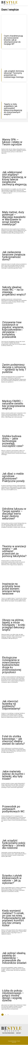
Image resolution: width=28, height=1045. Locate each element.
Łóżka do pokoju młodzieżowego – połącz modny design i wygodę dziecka (13, 995)
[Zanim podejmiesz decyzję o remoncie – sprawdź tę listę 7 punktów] (14, 355)
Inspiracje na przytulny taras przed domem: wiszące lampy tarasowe (11, 588)
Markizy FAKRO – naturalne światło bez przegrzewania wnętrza (13, 405)
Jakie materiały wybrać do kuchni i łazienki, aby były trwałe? (13, 775)
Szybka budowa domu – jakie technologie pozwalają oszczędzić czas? (12, 441)
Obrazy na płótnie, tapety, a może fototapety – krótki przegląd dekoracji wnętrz (13, 625)
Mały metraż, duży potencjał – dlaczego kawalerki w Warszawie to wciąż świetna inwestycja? (13, 218)
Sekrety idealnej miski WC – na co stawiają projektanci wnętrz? (14, 291)
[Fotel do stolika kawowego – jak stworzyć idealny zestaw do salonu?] (14, 727)
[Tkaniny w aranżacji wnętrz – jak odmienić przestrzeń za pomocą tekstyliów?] (14, 537)
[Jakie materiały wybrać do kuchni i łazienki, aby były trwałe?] (14, 762)
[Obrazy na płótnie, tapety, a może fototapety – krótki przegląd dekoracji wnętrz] (14, 610)
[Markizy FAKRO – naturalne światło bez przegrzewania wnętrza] (14, 391)
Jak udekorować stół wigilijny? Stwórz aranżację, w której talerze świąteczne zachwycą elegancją (14, 178)
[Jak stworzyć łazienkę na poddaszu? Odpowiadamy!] (14, 692)
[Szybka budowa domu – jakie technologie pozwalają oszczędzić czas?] (14, 427)
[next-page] (11, 1015)
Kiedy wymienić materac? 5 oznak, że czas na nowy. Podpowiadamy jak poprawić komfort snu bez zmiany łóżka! (13, 918)
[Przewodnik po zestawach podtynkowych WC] (14, 797)
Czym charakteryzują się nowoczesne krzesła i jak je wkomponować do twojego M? (13, 40)
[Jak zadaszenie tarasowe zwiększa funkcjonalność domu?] (14, 243)
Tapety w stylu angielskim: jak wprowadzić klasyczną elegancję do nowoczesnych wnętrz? (13, 109)
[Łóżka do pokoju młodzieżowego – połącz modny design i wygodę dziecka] (14, 981)
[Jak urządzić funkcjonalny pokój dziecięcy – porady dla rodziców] (14, 831)
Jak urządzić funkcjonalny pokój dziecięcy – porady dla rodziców (13, 844)
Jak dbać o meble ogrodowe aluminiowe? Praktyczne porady (13, 477)
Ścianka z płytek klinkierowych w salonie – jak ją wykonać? (12, 879)
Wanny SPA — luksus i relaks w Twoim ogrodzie (12, 142)
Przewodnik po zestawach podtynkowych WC (13, 809)
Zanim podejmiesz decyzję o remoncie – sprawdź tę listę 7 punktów (14, 368)
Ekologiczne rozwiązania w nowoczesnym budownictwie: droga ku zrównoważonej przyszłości (11, 665)
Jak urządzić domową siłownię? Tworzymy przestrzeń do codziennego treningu (14, 74)
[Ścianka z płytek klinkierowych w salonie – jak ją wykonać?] (14, 866)
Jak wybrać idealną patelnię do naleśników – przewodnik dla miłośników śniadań (14, 958)
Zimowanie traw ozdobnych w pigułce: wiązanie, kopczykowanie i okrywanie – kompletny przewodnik (13, 330)
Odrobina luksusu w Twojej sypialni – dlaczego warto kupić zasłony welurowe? (14, 513)
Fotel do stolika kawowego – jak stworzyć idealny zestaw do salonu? (13, 740)
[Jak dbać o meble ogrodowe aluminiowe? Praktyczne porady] (14, 464)
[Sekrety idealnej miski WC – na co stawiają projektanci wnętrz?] (14, 278)
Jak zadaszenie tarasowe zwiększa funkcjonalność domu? (13, 256)
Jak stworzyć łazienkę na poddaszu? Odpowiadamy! (11, 705)
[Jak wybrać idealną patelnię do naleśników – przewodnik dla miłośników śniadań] (14, 944)
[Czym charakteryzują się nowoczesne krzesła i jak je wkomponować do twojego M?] (14, 24)
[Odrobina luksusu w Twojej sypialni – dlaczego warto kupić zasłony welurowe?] (14, 499)
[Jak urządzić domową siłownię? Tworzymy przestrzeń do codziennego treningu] (14, 59)
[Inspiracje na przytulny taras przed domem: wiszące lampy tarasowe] (14, 574)
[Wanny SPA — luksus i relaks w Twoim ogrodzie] (14, 130)
